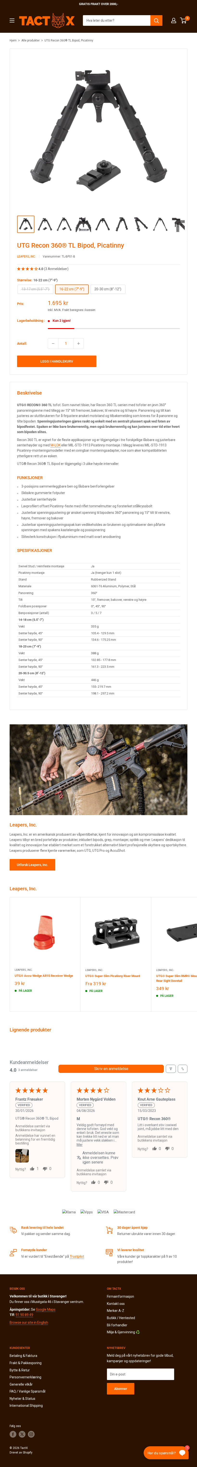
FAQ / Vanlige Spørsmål (27, 1391)
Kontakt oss (116, 1304)
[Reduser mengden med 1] (53, 343)
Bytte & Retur (20, 1370)
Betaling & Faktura (23, 1356)
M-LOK (55, 445)
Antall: (22, 343)
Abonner (120, 1389)
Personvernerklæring (25, 1377)
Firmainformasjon (120, 1296)
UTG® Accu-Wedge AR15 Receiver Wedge (44, 976)
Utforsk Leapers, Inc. (32, 865)
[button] (27, 269)
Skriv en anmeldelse (111, 1068)
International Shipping (26, 1406)
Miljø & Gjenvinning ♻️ (123, 1332)
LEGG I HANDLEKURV (56, 361)
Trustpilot (77, 1256)
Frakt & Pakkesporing (26, 1363)
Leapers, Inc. (26, 256)
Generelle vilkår (21, 1384)
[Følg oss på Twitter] (22, 1434)
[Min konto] (173, 20)
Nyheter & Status (22, 1399)
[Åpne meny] (12, 20)
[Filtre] (171, 1069)
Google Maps (45, 1309)
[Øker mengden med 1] (79, 343)
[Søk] (156, 20)
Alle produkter (30, 40)
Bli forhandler (117, 1325)
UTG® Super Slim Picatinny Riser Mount (112, 976)
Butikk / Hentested (121, 1318)
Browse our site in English (29, 1322)
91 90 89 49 (24, 1315)
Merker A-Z (115, 1311)
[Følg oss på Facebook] (13, 1434)
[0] (183, 20)
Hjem (13, 40)
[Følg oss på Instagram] (31, 1434)
